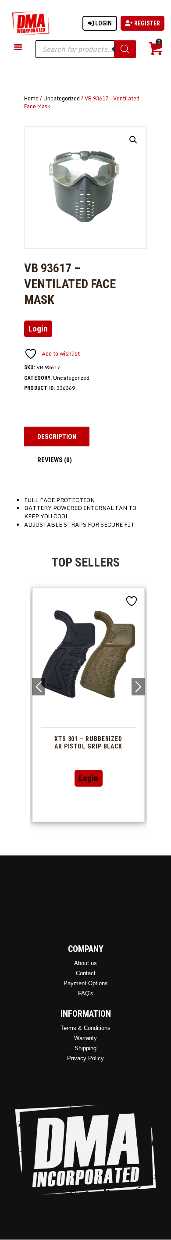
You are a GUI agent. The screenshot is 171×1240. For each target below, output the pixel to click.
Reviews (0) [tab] (54, 460)
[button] (133, 140)
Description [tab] (56, 437)
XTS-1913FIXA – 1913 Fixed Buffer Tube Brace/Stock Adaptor (111, 746)
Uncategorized (61, 98)
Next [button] (138, 686)
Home (31, 98)
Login (103, 23)
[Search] (125, 49)
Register (146, 23)
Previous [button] (38, 686)
